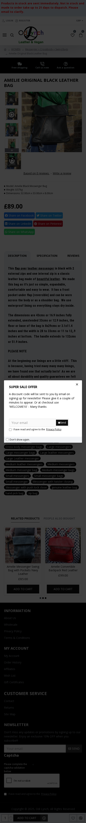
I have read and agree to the (37, 429)
